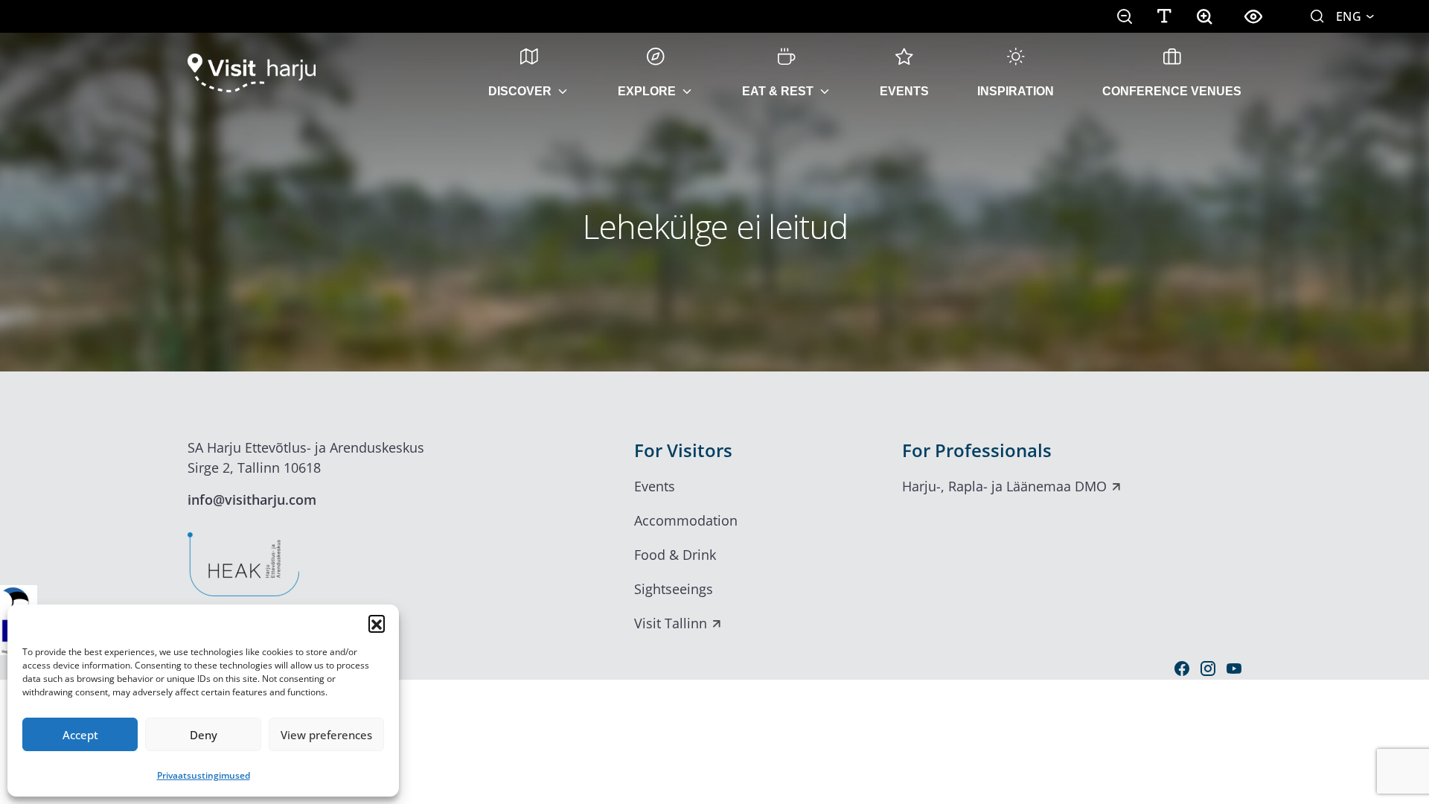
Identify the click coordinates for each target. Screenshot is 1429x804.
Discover (520, 91)
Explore (647, 91)
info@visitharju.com (252, 499)
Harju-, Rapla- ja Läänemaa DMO (1004, 486)
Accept (80, 734)
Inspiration (1015, 91)
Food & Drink (675, 555)
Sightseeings (673, 589)
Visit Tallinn (670, 623)
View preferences (326, 734)
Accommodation (686, 520)
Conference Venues (1171, 91)
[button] (376, 623)
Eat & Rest (777, 91)
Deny (203, 734)
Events (904, 91)
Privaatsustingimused (203, 775)
